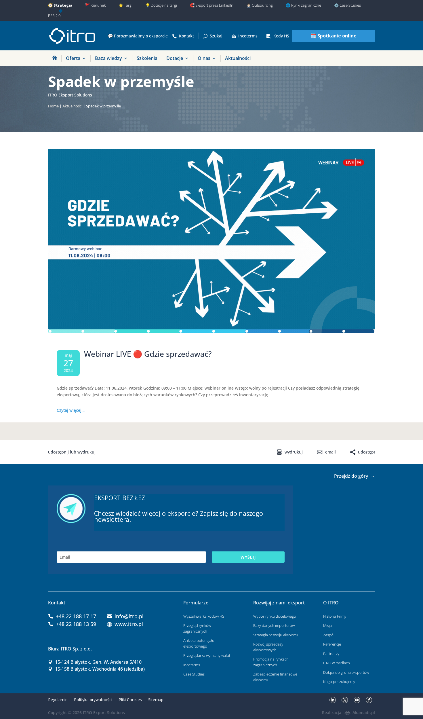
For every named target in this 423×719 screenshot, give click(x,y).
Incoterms (248, 36)
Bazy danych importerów (274, 625)
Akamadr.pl (363, 712)
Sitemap (155, 699)
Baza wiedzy (108, 58)
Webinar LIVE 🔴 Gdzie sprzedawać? (148, 354)
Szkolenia (147, 58)
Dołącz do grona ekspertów (346, 672)
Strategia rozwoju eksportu (275, 635)
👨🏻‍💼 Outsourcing (259, 5)
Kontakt (186, 36)
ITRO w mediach (336, 662)
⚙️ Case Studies (347, 5)
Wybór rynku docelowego (274, 616)
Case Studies (194, 674)
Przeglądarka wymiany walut (206, 655)
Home (53, 106)
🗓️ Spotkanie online (333, 36)
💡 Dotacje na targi (161, 5)
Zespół (328, 635)
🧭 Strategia (60, 5)
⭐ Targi (125, 5)
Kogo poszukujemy (339, 681)
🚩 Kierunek (95, 5)
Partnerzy (331, 653)
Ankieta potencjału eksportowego (198, 643)
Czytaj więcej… (71, 410)
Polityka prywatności (93, 699)
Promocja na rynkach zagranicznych (271, 662)
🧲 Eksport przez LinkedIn (211, 5)
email (330, 452)
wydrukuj (294, 452)
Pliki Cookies (130, 699)
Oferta (73, 58)
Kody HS (281, 36)
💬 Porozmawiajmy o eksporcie (138, 36)
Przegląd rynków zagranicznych (197, 628)
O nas (204, 58)
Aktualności (238, 58)
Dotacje (174, 58)
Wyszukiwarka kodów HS (203, 616)
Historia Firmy (334, 616)
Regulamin (58, 699)
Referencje (332, 644)
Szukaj (216, 36)
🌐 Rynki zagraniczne (303, 5)
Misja (327, 625)
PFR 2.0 (54, 15)
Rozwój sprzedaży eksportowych (268, 647)
